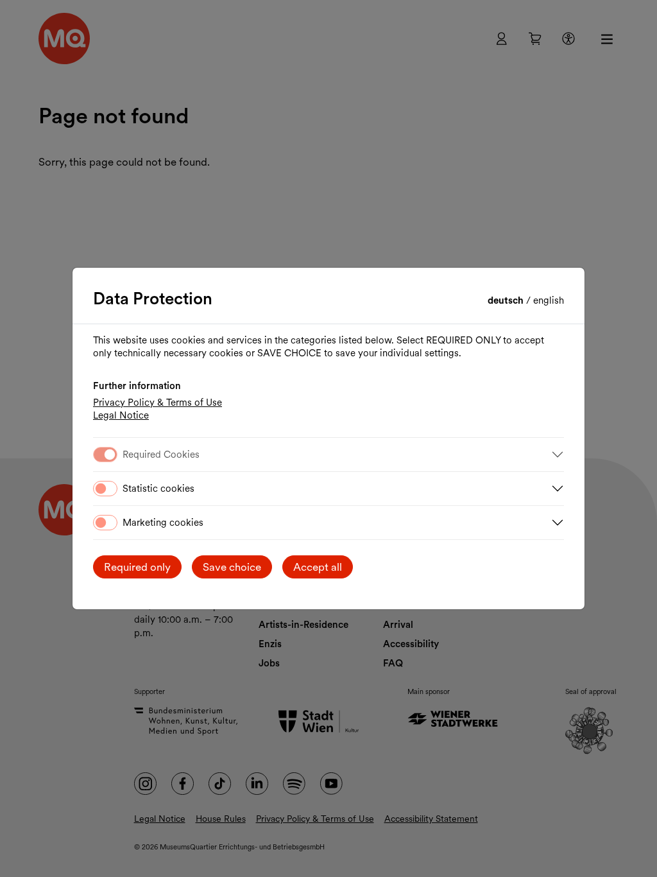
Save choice (232, 566)
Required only (137, 566)
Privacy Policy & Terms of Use (157, 402)
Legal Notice (121, 415)
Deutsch (507, 300)
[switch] (105, 488)
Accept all (317, 566)
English (548, 300)
